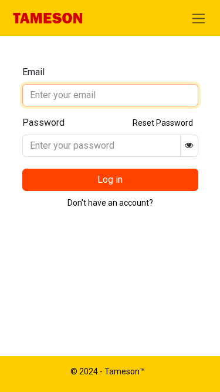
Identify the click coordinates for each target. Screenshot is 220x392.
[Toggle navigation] (198, 18)
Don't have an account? (110, 202)
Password (43, 122)
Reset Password (163, 123)
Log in (110, 179)
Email (33, 72)
